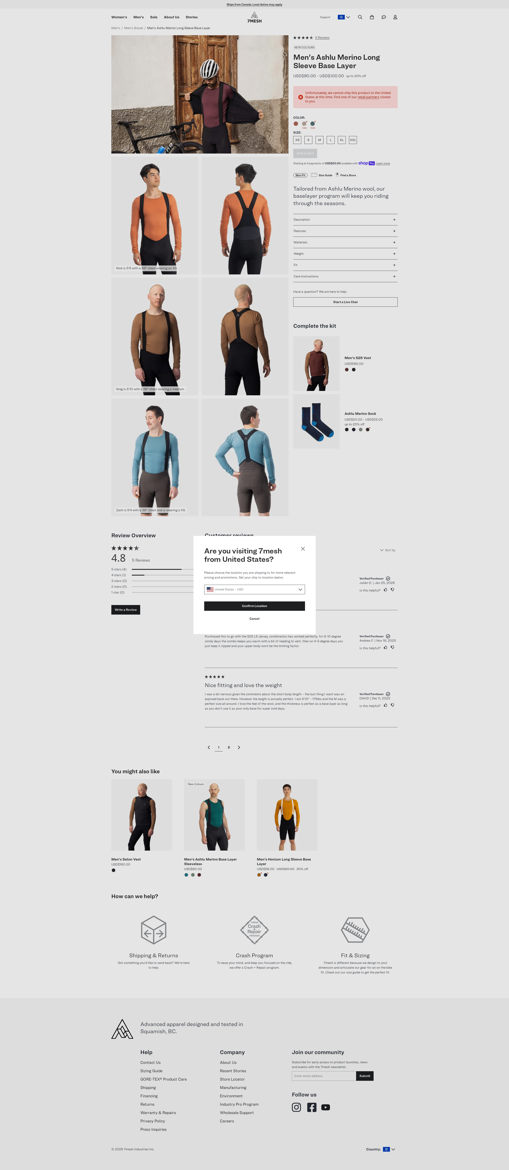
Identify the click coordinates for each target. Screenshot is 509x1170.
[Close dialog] (303, 549)
